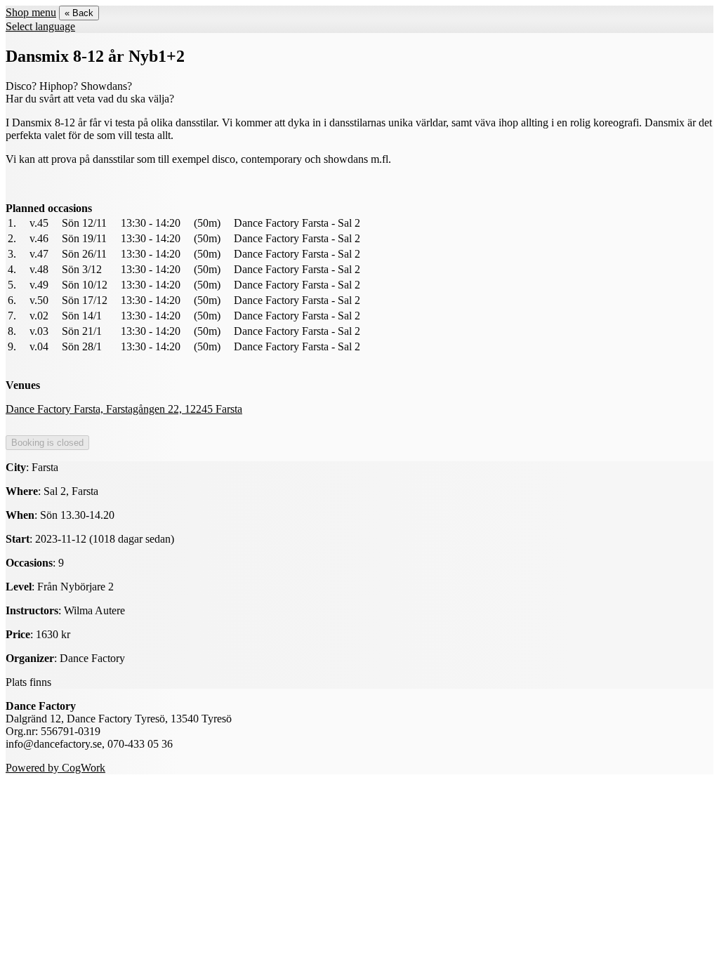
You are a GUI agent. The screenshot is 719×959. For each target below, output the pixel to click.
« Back (79, 13)
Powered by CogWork (55, 768)
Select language (40, 26)
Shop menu (31, 12)
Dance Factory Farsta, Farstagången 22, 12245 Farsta (124, 409)
